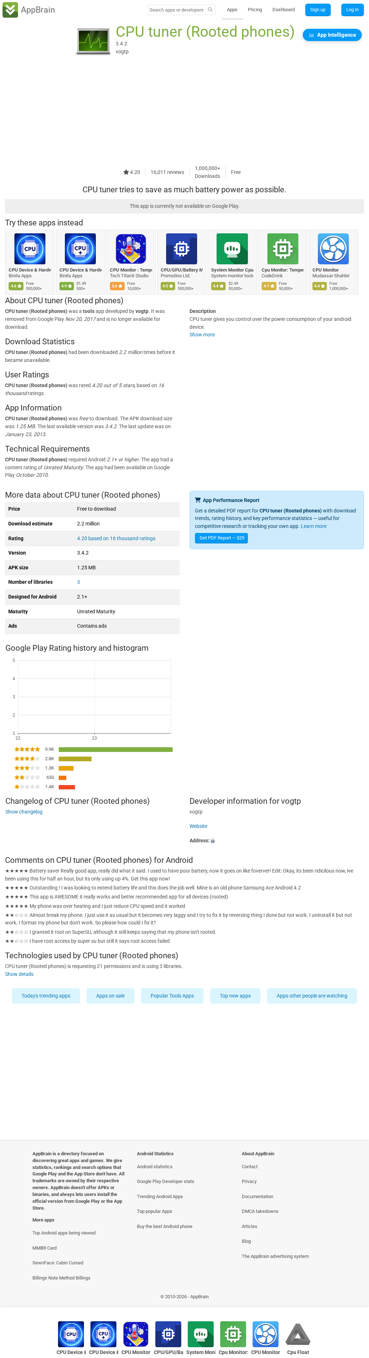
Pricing (255, 9)
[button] (277, 841)
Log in (352, 9)
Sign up (317, 9)
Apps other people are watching (312, 996)
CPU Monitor (325, 270)
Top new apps (235, 996)
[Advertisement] (184, 114)
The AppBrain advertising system (275, 1256)
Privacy (249, 1181)
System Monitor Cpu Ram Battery (232, 270)
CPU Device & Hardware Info (30, 270)
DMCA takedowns (260, 1211)
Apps (232, 9)
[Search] (210, 10)
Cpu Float (298, 1352)
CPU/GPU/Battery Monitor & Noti (182, 270)
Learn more (313, 526)
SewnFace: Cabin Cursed (57, 1262)
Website (198, 826)
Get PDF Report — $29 (222, 538)
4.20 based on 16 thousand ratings (116, 538)
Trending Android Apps (160, 1196)
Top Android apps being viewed (63, 1233)
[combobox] (176, 10)
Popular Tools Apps (172, 996)
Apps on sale (110, 996)
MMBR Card (44, 1248)
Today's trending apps (46, 996)
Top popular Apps (154, 1211)
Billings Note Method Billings (61, 1278)
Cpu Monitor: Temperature (283, 270)
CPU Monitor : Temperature (131, 270)
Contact (250, 1166)
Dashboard (283, 9)
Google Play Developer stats (165, 1181)
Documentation (257, 1196)
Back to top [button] (353, 1299)
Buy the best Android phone (164, 1226)
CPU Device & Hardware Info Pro (80, 270)
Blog (246, 1241)
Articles (249, 1226)
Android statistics (155, 1166)
